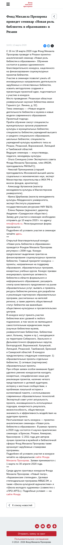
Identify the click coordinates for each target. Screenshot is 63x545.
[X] (52, 46)
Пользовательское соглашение (31, 539)
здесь (19, 233)
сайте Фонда (13, 494)
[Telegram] (48, 46)
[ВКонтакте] (44, 46)
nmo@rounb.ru (14, 223)
